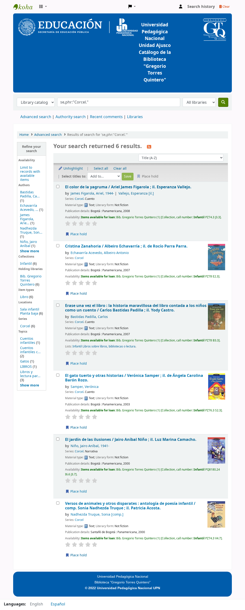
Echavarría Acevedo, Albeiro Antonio (100, 252)
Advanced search (35, 117)
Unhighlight (72, 168)
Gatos (24, 361)
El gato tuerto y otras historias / (134, 378)
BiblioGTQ (25, 7)
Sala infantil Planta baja (29, 311)
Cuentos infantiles (27, 340)
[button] (43, 7)
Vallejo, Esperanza (136, 193)
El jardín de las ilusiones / (130, 439)
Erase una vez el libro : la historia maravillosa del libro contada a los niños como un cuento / (135, 308)
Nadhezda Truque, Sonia (97, 514)
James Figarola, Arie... (27, 219)
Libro (24, 296)
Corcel (25, 326)
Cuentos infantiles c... (30, 350)
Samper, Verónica (85, 386)
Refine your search (31, 148)
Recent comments (106, 117)
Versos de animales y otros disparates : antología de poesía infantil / (130, 506)
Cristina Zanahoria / (126, 246)
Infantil (26, 263)
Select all (101, 168)
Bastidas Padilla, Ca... (30, 194)
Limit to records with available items (30, 173)
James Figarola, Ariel (92, 193)
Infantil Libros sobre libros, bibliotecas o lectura (103, 346)
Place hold (78, 234)
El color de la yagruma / (128, 187)
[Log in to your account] (180, 7)
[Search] (223, 102)
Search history (201, 7)
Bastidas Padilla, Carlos (89, 316)
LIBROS (26, 366)
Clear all (120, 168)
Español (58, 604)
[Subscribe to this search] (149, 146)
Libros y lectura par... (30, 374)
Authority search (71, 117)
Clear (226, 6)
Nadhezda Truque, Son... (31, 230)
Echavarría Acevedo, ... (29, 207)
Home (24, 134)
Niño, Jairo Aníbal (28, 243)
